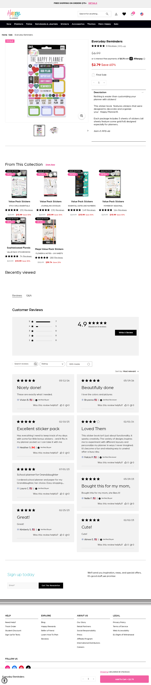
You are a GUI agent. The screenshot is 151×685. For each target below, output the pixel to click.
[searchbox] (22, 364)
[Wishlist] (124, 14)
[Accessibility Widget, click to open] (4, 681)
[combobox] (52, 364)
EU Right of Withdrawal (123, 635)
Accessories (78, 24)
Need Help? (10, 622)
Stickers (65, 24)
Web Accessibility (121, 631)
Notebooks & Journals (46, 24)
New (9, 24)
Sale (116, 24)
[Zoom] (46, 80)
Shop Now (50, 165)
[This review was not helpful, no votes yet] (66, 405)
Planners (18, 24)
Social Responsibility (86, 631)
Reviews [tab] (17, 295)
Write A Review (126, 333)
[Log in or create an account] (116, 14)
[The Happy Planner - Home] (14, 14)
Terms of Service (120, 626)
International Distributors (88, 643)
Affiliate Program (85, 639)
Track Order (10, 626)
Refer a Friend (47, 631)
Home (4, 35)
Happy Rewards (48, 626)
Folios (29, 24)
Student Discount (13, 631)
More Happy (104, 24)
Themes (91, 24)
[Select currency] (142, 14)
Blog (43, 622)
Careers (80, 647)
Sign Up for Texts (12, 635)
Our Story (81, 622)
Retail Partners (84, 626)
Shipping (104, 672)
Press (79, 635)
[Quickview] (29, 194)
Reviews (45, 639)
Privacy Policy (119, 622)
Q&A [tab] (29, 295)
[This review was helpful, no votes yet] (61, 405)
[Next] (86, 130)
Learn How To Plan (49, 635)
